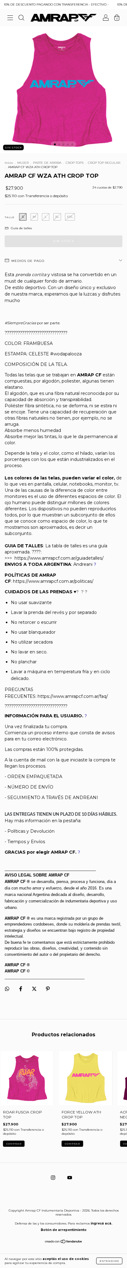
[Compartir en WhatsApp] (7, 988)
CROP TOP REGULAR (104, 163)
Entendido (109, 1260)
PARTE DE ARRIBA (47, 163)
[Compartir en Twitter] (35, 988)
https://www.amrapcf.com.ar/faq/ (73, 696)
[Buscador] (21, 18)
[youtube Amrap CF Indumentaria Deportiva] (69, 1177)
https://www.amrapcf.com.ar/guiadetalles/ (59, 558)
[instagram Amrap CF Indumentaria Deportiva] (53, 1177)
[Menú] (10, 18)
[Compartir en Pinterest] (47, 988)
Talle (9, 217)
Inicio (9, 163)
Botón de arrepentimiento (64, 1230)
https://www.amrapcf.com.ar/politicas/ (53, 581)
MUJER (23, 163)
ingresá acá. (101, 1223)
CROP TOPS (75, 163)
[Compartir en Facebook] (21, 988)
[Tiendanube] (63, 1242)
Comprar (14, 1143)
